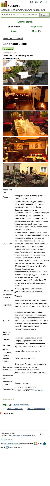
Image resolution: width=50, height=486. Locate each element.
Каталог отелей (25, 22)
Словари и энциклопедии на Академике (23, 10)
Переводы (36, 26)
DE (36, 2)
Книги (13, 31)
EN (31, 2)
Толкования (13, 26)
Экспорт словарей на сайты (10, 443)
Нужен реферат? (21, 405)
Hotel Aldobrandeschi (36, 409)
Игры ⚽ (36, 31)
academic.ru (10, 4)
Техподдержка (17, 435)
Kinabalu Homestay (15, 409)
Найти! (44, 15)
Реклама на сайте (29, 435)
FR (46, 2)
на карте (38, 390)
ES (41, 2)
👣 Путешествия (6, 440)
